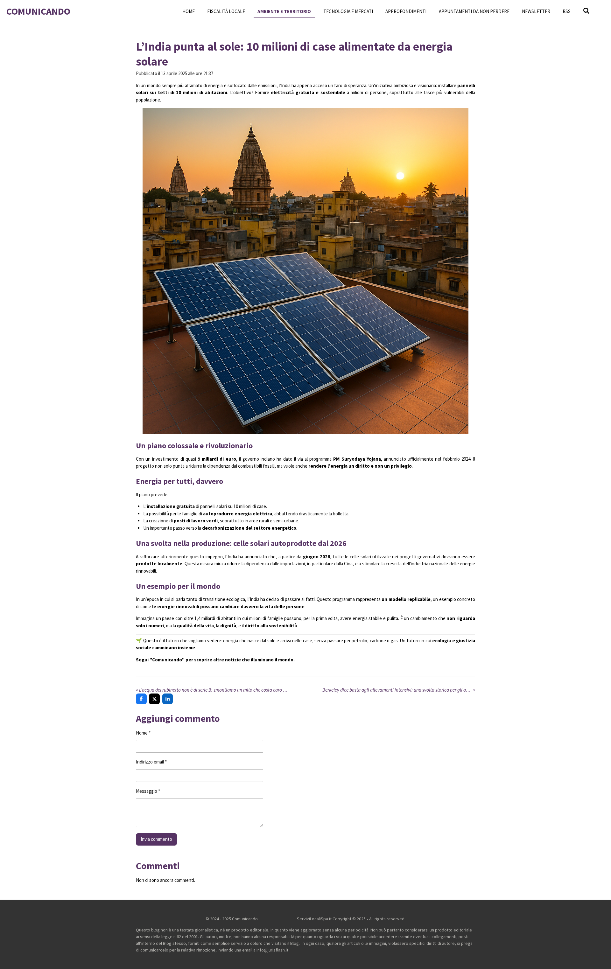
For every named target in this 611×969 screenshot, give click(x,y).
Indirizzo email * (151, 762)
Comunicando (38, 11)
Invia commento (156, 839)
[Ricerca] (586, 11)
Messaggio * (148, 791)
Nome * (143, 733)
